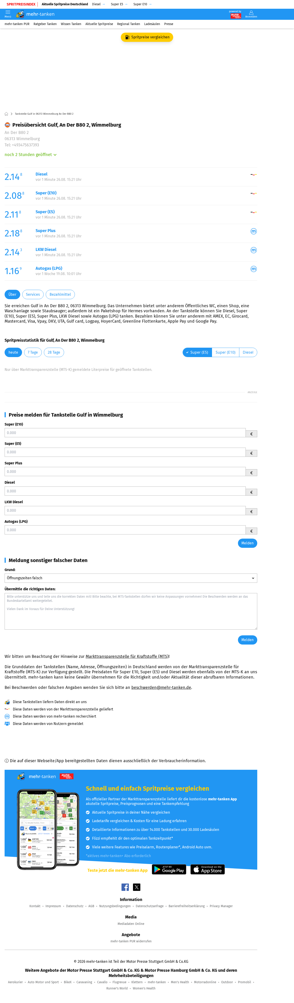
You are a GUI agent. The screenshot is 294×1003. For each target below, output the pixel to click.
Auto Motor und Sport (43, 982)
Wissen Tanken (71, 24)
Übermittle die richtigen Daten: (30, 589)
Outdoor (227, 982)
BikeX (67, 982)
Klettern (137, 982)
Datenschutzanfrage (150, 906)
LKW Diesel (14, 502)
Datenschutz (74, 906)
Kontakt (34, 906)
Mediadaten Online (131, 924)
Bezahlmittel (60, 294)
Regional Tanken (128, 24)
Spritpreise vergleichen (150, 37)
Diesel (10, 482)
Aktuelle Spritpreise (99, 24)
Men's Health (180, 982)
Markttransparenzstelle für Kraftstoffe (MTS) (127, 656)
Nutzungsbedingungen (115, 906)
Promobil (244, 982)
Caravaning (84, 982)
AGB (91, 906)
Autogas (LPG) (16, 521)
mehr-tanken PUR (17, 24)
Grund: (10, 570)
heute (13, 352)
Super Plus (13, 463)
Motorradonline (205, 982)
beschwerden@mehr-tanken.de (161, 687)
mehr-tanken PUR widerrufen (131, 941)
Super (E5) (13, 443)
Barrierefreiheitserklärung (187, 906)
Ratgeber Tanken (45, 24)
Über (12, 294)
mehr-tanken (157, 982)
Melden (247, 543)
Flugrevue (119, 982)
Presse (168, 24)
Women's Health (144, 988)
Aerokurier (15, 982)
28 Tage (54, 352)
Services (33, 294)
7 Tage (33, 352)
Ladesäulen (152, 24)
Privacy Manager (221, 906)
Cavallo (102, 982)
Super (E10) (14, 424)
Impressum (53, 906)
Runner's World (117, 988)
